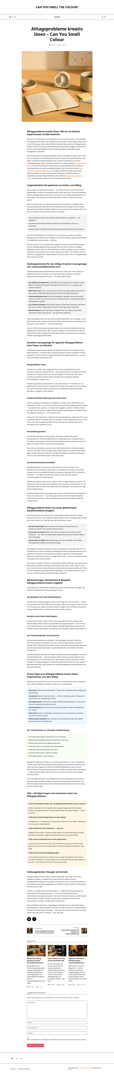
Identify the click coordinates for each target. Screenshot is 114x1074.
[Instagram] (14, 17)
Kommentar (32, 1002)
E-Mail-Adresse (32, 1028)
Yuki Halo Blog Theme (86, 1068)
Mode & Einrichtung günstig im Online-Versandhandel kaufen (35, 961)
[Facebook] (10, 17)
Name (30, 1022)
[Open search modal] (105, 17)
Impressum (13, 1069)
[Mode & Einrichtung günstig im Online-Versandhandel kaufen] (36, 950)
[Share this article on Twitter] (34, 919)
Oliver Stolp (52, 45)
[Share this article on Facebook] (29, 919)
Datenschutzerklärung (24, 1069)
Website (30, 1033)
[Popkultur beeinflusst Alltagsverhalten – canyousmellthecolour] (77, 950)
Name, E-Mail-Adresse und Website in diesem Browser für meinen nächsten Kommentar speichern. (57, 1039)
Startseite (57, 17)
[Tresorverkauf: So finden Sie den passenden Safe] (57, 950)
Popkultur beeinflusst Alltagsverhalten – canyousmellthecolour (76, 961)
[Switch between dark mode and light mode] (102, 17)
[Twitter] (12, 17)
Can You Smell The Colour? (57, 7)
